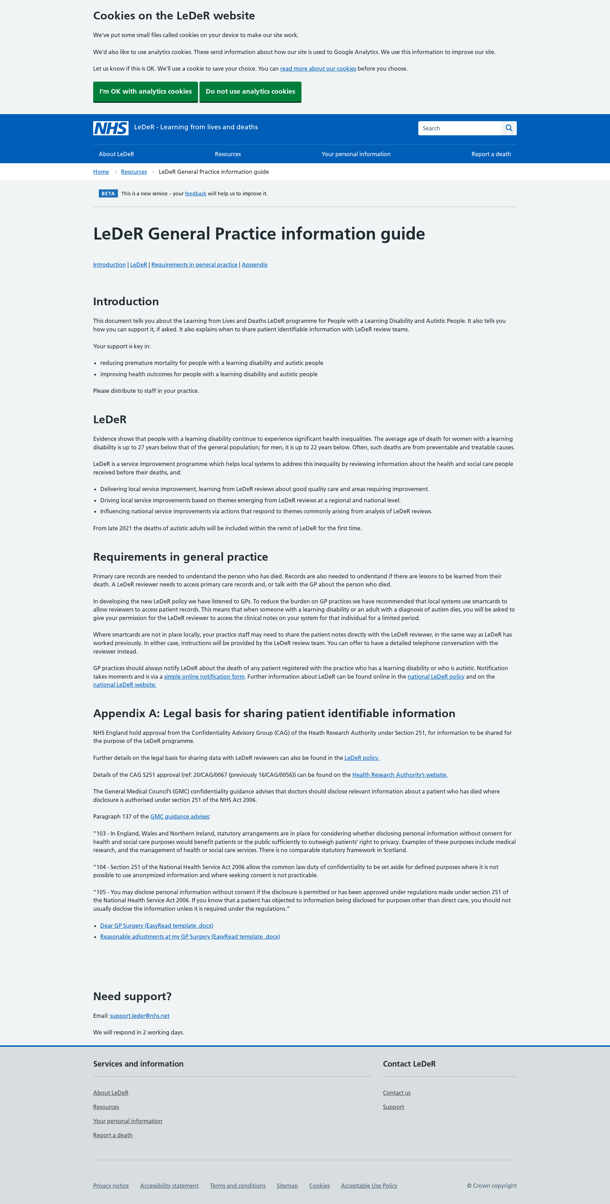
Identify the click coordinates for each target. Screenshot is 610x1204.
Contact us (397, 1092)
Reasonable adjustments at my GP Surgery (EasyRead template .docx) (190, 936)
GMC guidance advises (179, 816)
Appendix (255, 264)
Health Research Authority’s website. (400, 774)
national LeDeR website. (124, 684)
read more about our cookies (318, 68)
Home (101, 171)
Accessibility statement (169, 1185)
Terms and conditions (237, 1185)
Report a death (491, 154)
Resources (228, 154)
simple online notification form (204, 676)
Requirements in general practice (194, 264)
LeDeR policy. (362, 757)
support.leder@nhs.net (139, 1015)
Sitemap (287, 1185)
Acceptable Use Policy (369, 1185)
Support (393, 1106)
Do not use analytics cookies (250, 91)
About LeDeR (116, 154)
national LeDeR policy (436, 676)
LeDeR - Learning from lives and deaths (196, 127)
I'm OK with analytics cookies (146, 91)
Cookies (319, 1185)
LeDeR (138, 264)
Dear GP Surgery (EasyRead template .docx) (156, 925)
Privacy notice (111, 1185)
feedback (196, 193)
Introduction (109, 264)
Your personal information (356, 154)
